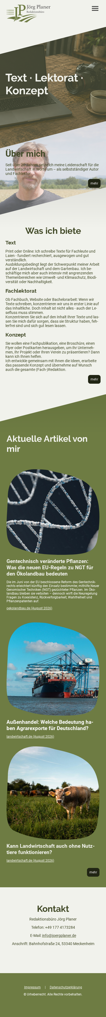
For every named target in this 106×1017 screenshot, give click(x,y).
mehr (94, 183)
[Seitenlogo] (29, 13)
